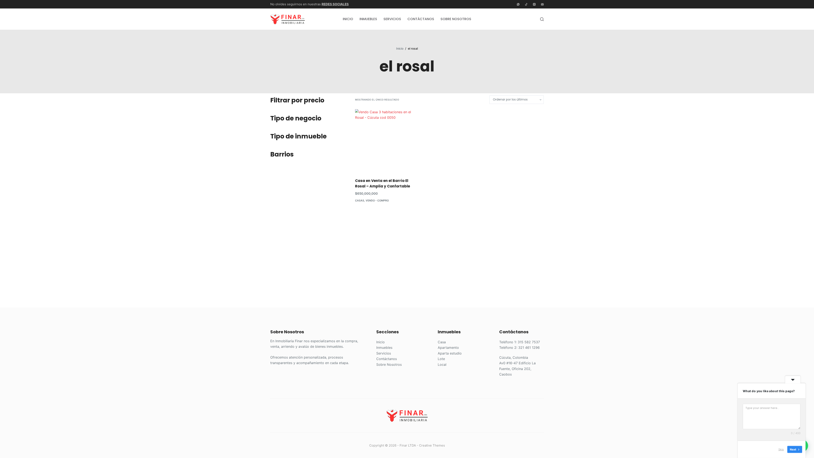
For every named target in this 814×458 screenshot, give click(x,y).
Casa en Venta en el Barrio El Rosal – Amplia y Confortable (382, 183)
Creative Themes (432, 445)
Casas (359, 200)
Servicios (392, 19)
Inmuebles (368, 19)
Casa (442, 342)
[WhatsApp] (518, 4)
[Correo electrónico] (542, 4)
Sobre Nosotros (455, 19)
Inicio (348, 19)
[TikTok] (526, 4)
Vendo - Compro (377, 200)
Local (442, 364)
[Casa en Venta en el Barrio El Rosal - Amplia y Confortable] (384, 141)
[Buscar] (542, 19)
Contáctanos (420, 19)
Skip (781, 449)
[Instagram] (534, 4)
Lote (441, 359)
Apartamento (448, 347)
